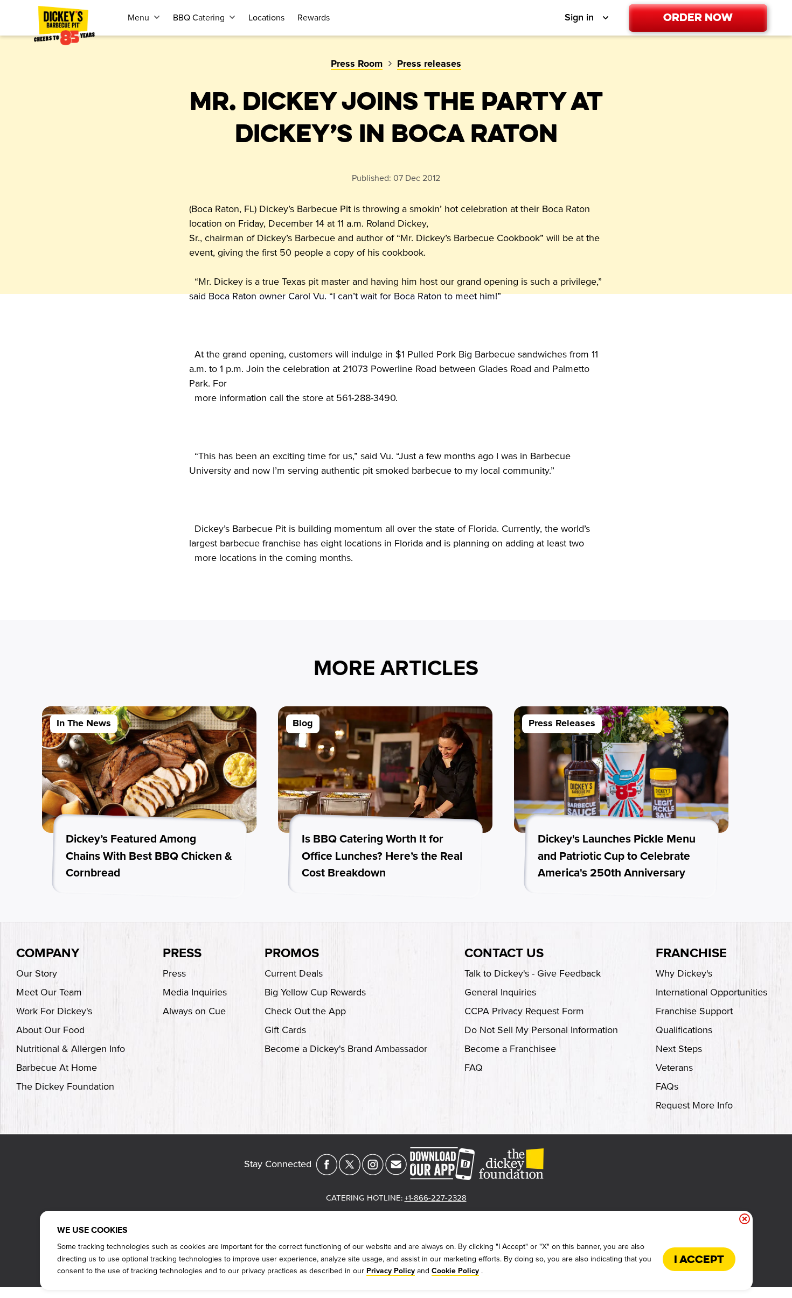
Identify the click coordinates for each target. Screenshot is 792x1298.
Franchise (691, 953)
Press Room (357, 64)
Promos (292, 953)
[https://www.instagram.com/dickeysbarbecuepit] (373, 1172)
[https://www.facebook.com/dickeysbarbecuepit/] (326, 1172)
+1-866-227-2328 (436, 1198)
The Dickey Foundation (65, 1086)
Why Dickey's (684, 973)
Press (182, 953)
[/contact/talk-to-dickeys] (396, 1172)
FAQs (667, 1086)
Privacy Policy (390, 1271)
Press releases (429, 64)
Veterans (674, 1068)
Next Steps (679, 1049)
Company (47, 953)
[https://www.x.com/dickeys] (349, 1172)
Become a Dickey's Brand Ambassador (346, 1049)
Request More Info (694, 1105)
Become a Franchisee (510, 1049)
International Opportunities (711, 992)
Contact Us (504, 953)
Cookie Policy (455, 1271)
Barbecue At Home (56, 1068)
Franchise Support (694, 1011)
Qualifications (684, 1030)
